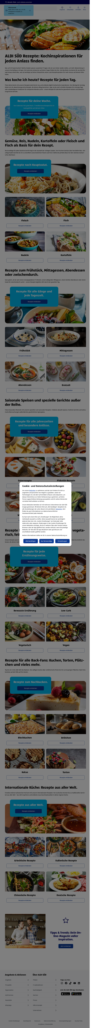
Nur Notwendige (46, 541)
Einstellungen (62, 541)
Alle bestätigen (31, 541)
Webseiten (32, 490)
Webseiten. (59, 509)
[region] (45, 514)
